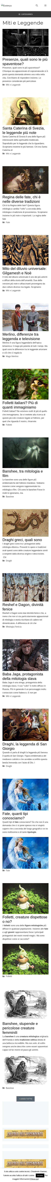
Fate (8, 222)
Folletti (9, 425)
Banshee (10, 496)
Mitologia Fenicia (13, 627)
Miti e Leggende (13, 85)
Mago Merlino (12, 356)
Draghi (9, 561)
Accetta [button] (40, 1175)
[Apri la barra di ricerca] (36, 5)
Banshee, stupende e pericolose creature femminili (20, 1028)
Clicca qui (34, 1179)
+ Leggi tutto (25, 1099)
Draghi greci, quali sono (22, 540)
